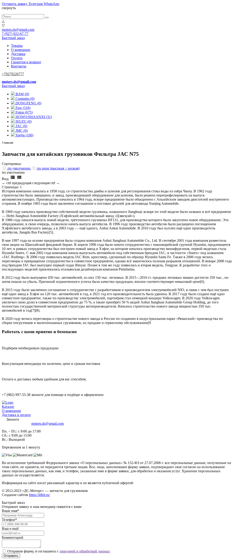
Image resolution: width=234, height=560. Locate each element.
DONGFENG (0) (28, 103)
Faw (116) (22, 108)
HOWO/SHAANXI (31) (33, 117)
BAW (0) (22, 94)
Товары (17, 46)
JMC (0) (21, 131)
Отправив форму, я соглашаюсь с (58, 551)
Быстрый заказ (13, 38)
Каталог (8, 407)
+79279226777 (13, 74)
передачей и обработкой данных (85, 551)
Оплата (16, 58)
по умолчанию (19, 168)
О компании (20, 50)
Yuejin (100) (24, 135)
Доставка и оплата (16, 415)
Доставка (18, 54)
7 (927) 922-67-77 (15, 34)
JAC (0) (21, 126)
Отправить (11, 555)
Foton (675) (24, 112)
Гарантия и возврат (26, 62)
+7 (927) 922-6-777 (16, 423)
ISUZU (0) (23, 121)
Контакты (18, 66)
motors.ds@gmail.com (18, 30)
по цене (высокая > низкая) (58, 168)
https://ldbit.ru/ (39, 495)
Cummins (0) (25, 99)
